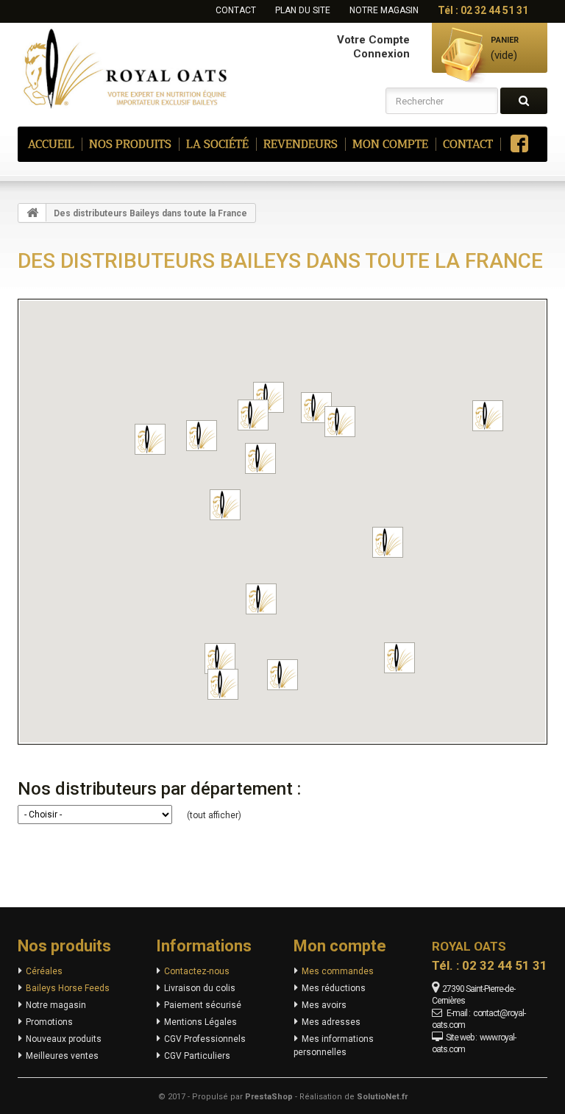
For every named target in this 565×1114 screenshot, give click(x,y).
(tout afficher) (214, 815)
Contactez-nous (197, 971)
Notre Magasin (384, 10)
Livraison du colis (199, 988)
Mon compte (340, 946)
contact (236, 10)
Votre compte (373, 39)
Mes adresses (331, 1022)
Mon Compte (390, 144)
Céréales (44, 971)
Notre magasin (56, 1005)
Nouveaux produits (64, 1039)
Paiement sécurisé (202, 1005)
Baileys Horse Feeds (68, 988)
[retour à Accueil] (32, 212)
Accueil (51, 144)
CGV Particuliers (197, 1056)
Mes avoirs (324, 1005)
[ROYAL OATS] (128, 67)
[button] (253, 415)
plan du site (302, 10)
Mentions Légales (200, 1022)
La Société (217, 144)
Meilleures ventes (62, 1056)
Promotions (49, 1022)
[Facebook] (518, 144)
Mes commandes (338, 971)
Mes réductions (334, 988)
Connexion (381, 53)
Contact (468, 144)
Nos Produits (130, 144)
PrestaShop (269, 1096)
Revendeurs (300, 144)
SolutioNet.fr (382, 1096)
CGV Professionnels (205, 1039)
